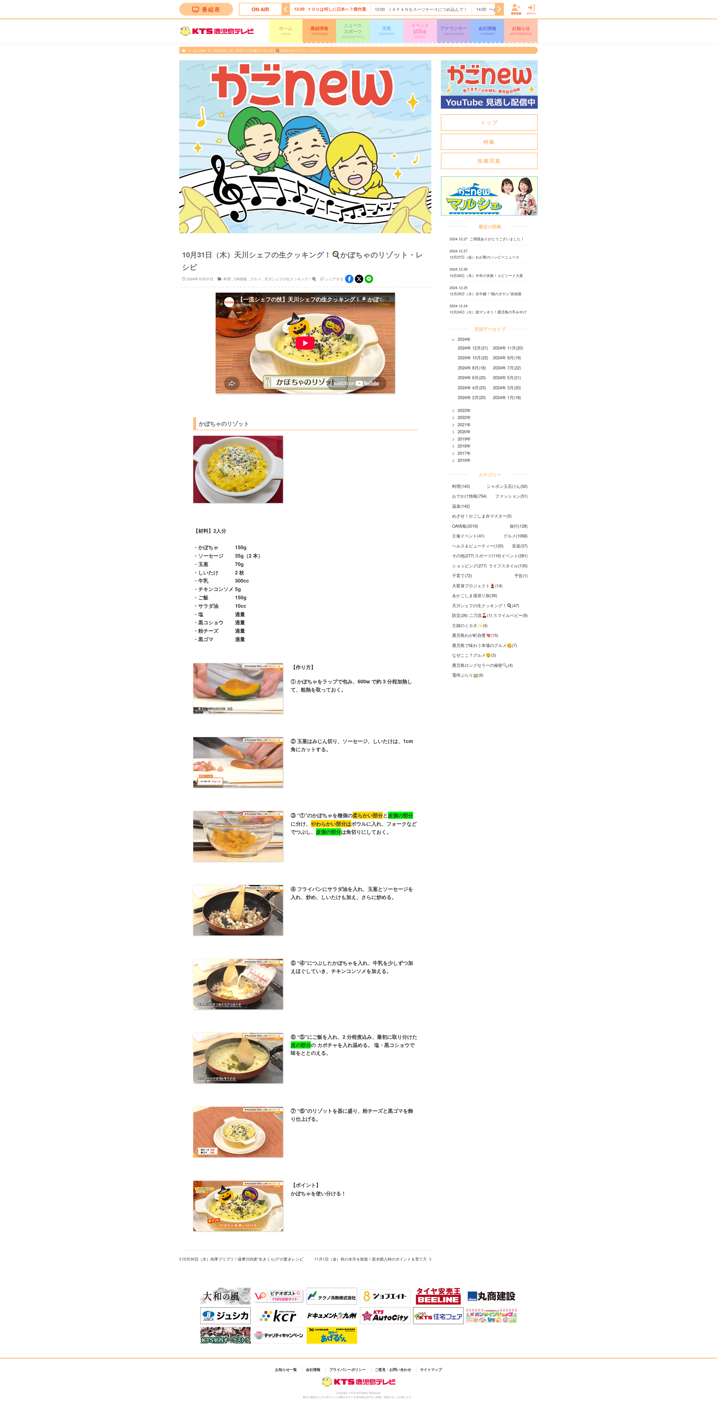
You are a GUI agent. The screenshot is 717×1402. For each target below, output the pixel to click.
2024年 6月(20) (472, 378)
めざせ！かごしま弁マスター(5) (482, 516)
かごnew (200, 50)
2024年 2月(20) (472, 397)
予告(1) (521, 576)
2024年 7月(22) (507, 368)
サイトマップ (431, 1369)
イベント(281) (514, 556)
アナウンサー (453, 30)
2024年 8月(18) (472, 368)
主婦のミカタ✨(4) (470, 625)
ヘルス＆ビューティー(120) (478, 546)
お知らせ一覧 (286, 1369)
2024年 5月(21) (507, 378)
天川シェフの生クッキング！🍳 (290, 278)
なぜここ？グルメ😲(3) (474, 655)
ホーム (285, 30)
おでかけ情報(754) (469, 496)
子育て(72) (462, 576)
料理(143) (461, 486)
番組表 (211, 9)
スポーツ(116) (488, 556)
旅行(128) (519, 526)
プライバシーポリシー (347, 1369)
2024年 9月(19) (507, 358)
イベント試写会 (420, 30)
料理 (227, 278)
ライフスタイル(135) (508, 566)
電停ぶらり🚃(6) (467, 675)
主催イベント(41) (468, 536)
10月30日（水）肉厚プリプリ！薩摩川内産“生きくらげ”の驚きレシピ (242, 1259)
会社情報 (487, 30)
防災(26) (460, 615)
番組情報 (319, 30)
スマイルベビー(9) (510, 615)
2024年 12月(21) (473, 348)
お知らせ (521, 30)
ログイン (532, 13)
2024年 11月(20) (508, 348)
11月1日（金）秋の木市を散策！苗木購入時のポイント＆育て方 (370, 1259)
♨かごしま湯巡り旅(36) (474, 595)
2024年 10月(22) (473, 358)
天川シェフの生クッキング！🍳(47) (485, 605)
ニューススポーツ (353, 30)
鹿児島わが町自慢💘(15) (475, 635)
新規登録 (516, 13)
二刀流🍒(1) (480, 615)
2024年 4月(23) (472, 387)
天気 (386, 30)
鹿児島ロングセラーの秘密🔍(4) (482, 665)
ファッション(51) (511, 496)
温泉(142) (461, 506)
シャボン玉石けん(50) (507, 486)
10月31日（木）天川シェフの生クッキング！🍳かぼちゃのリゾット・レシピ (266, 50)
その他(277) (463, 556)
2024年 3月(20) (507, 387)
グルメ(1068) (515, 536)
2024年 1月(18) (507, 397)
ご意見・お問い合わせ (393, 1369)
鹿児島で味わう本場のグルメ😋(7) (484, 645)
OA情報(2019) (465, 526)
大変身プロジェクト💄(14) (477, 585)
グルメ (255, 278)
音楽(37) (520, 546)
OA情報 (240, 278)
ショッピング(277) (469, 566)
